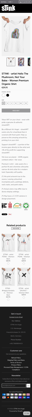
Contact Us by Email (16, 317)
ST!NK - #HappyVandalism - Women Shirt (8, 291)
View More (16, 228)
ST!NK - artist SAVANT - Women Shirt (24, 290)
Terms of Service (16, 362)
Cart (26, 2)
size (3, 100)
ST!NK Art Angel (18, 409)
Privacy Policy (16, 365)
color (6, 92)
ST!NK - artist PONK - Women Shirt (8, 256)
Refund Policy (16, 358)
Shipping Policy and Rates (16, 360)
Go (28, 385)
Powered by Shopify (16, 411)
